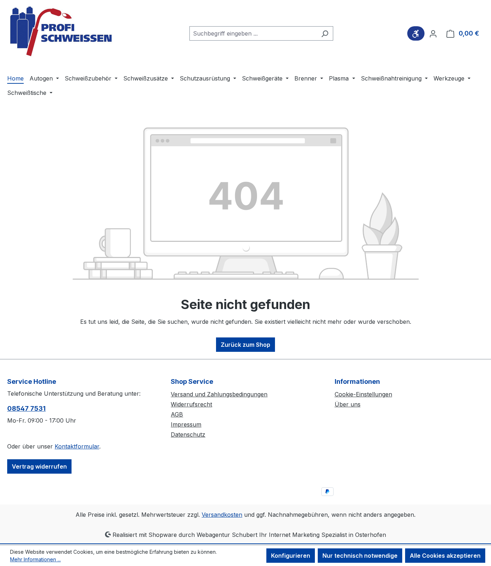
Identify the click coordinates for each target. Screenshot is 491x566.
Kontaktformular (77, 446)
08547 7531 (26, 408)
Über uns (348, 404)
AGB (177, 414)
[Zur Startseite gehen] (61, 32)
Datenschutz (188, 434)
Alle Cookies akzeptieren (445, 555)
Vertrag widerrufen (39, 466)
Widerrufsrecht (191, 404)
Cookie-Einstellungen (363, 394)
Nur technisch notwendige (360, 555)
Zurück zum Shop (245, 344)
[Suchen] (324, 33)
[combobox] (253, 33)
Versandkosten (222, 514)
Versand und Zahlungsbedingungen (219, 394)
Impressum (186, 424)
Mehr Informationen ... (35, 559)
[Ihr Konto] (433, 33)
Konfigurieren (290, 555)
